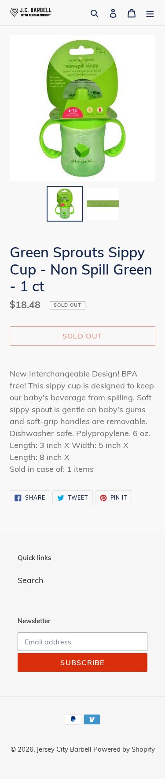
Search (31, 580)
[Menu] (150, 12)
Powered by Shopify (124, 749)
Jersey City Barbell (65, 749)
